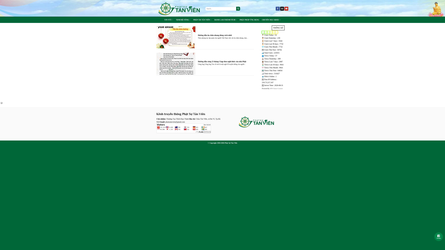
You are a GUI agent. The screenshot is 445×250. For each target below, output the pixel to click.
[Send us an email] (282, 9)
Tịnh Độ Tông (182, 20)
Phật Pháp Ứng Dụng (249, 20)
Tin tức (168, 20)
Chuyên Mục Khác (270, 20)
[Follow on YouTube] (286, 9)
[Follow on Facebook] (278, 9)
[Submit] (238, 9)
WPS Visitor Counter (276, 88)
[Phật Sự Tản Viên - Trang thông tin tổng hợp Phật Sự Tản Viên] (179, 8)
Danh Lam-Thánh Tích (224, 20)
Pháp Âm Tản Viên (201, 20)
